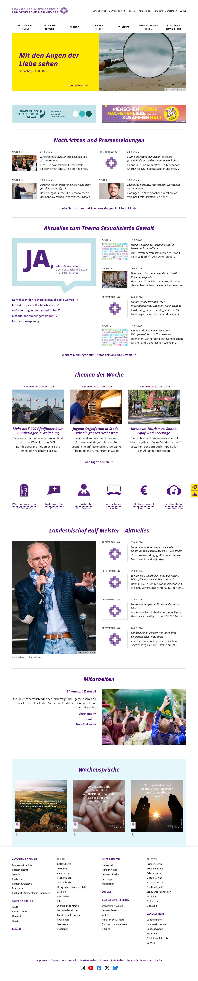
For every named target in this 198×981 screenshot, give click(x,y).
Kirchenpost (18, 879)
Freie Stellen (84, 724)
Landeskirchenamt (157, 924)
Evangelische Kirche (68, 905)
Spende (16, 874)
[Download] (16, 834)
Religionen (62, 929)
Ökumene (62, 924)
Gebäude (152, 905)
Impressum (42, 960)
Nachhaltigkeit (155, 887)
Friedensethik (154, 864)
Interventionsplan (24, 321)
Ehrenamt (86, 714)
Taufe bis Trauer (49, 27)
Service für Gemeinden (139, 960)
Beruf (89, 719)
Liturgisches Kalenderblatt (71, 887)
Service (151, 942)
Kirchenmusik (64, 877)
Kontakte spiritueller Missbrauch (34, 305)
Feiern (61, 859)
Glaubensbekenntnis (68, 915)
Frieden (152, 859)
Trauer (15, 920)
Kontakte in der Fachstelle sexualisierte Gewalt (43, 300)
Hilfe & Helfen (99, 27)
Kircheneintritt (20, 869)
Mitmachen (108, 883)
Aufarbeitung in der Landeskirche (34, 310)
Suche (158, 960)
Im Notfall (107, 865)
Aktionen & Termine (24, 27)
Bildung (106, 929)
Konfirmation (19, 911)
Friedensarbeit (155, 868)
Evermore (17, 888)
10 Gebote (62, 868)
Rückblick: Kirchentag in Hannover (31, 893)
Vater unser (63, 873)
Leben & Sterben (111, 874)
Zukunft (123, 27)
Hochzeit (17, 916)
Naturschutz (154, 901)
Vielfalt (105, 915)
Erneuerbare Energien (159, 891)
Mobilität (152, 896)
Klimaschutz (155, 882)
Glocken (61, 891)
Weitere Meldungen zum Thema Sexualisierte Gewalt (97, 355)
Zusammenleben (112, 905)
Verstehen (63, 896)
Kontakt (73, 960)
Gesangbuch (64, 882)
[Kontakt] (194, 487)
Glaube (74, 27)
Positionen (63, 919)
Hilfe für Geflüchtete (113, 919)
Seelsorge (107, 879)
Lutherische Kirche (67, 910)
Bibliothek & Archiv (157, 938)
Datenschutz (59, 960)
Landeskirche (155, 913)
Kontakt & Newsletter (173, 27)
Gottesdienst (64, 864)
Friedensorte (154, 873)
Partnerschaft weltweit (114, 924)
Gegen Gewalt (154, 877)
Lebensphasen (110, 910)
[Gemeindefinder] (194, 494)
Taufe (15, 906)
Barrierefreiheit (88, 960)
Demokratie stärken (23, 865)
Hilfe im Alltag (109, 869)
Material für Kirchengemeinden (33, 316)
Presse (104, 960)
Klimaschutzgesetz (22, 883)
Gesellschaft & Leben (148, 27)
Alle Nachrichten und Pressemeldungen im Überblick (97, 208)
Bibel (59, 901)
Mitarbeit (152, 933)
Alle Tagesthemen (97, 462)
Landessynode (155, 929)
